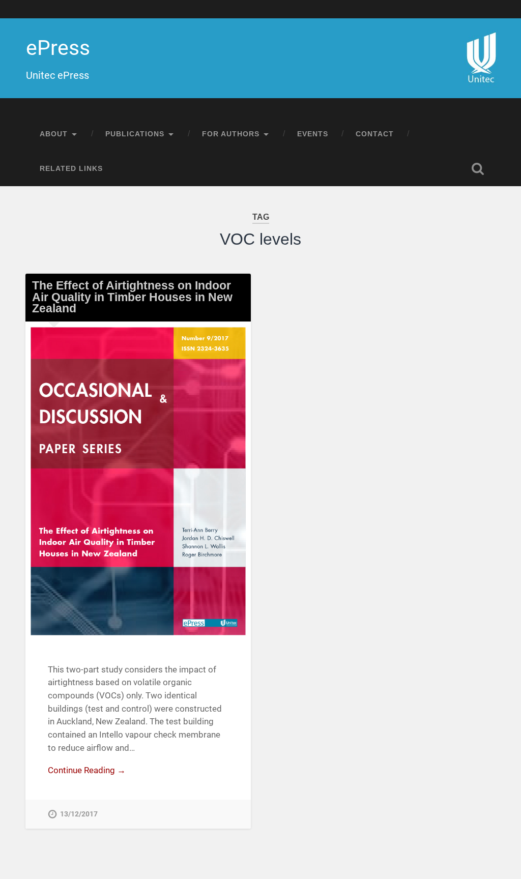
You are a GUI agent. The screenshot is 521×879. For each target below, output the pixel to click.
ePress (58, 48)
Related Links (71, 168)
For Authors (230, 134)
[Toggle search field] (477, 169)
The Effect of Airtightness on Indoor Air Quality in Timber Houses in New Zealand (132, 297)
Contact (375, 134)
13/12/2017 (79, 814)
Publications (134, 134)
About (54, 134)
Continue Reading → (87, 770)
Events (312, 134)
